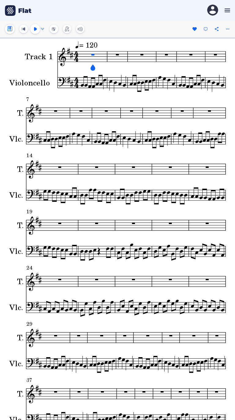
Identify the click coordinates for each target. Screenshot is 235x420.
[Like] (194, 29)
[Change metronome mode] (67, 29)
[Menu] (226, 10)
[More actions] (227, 29)
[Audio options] (42, 29)
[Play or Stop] (35, 29)
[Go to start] (23, 29)
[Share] (216, 29)
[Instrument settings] (10, 29)
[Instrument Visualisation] (54, 29)
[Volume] (80, 29)
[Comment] (205, 29)
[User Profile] (212, 10)
